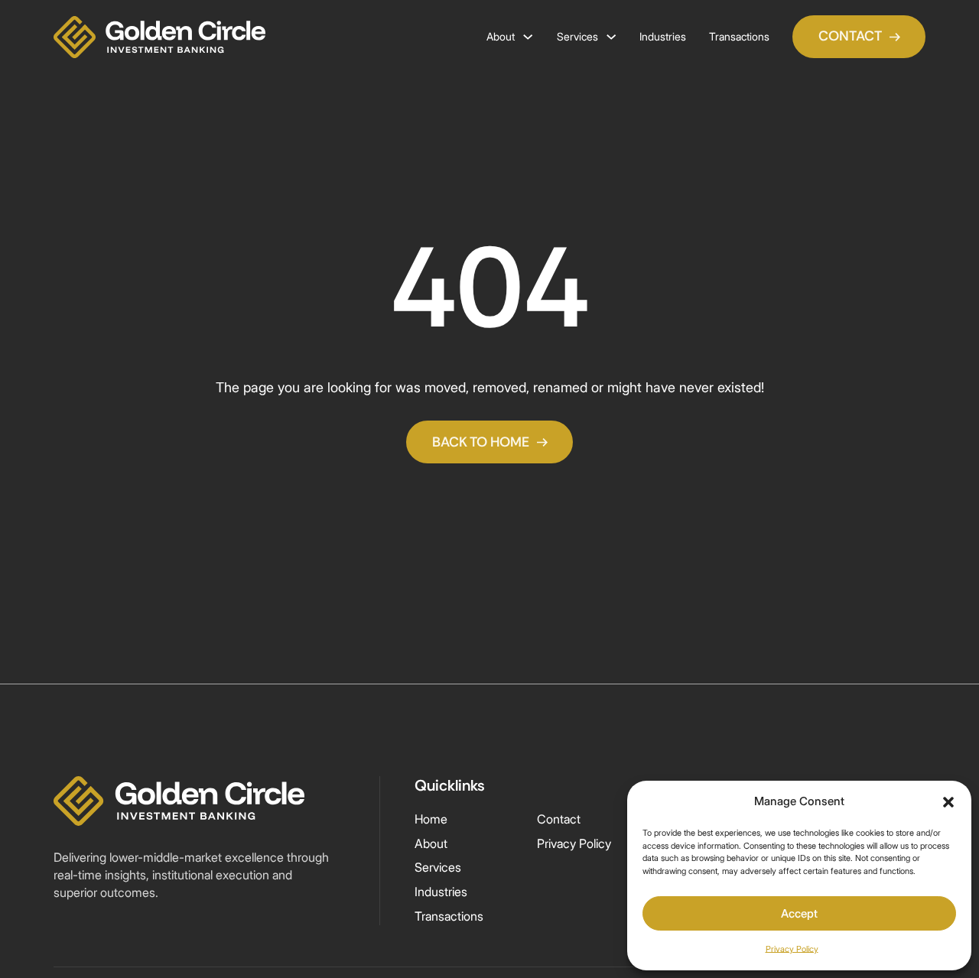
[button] (948, 802)
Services (577, 36)
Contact (559, 819)
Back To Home (480, 442)
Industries (662, 36)
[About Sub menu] (527, 36)
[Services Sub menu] (611, 36)
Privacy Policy (792, 949)
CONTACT (850, 36)
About (500, 36)
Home (431, 819)
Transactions (739, 36)
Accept (799, 913)
